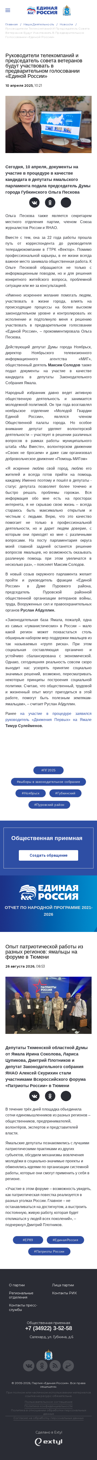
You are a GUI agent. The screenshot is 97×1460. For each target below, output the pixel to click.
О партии (17, 1285)
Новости (66, 24)
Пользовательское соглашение (49, 1402)
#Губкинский (65, 793)
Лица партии (63, 1285)
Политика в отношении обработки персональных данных (48, 1411)
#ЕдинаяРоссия (65, 1240)
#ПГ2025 (48, 770)
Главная (11, 24)
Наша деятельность (39, 24)
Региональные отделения (21, 1295)
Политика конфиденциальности (48, 1406)
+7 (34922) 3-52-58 (48, 1328)
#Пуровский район (49, 805)
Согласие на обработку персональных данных (48, 1418)
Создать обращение (49, 855)
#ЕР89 (28, 1240)
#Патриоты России (49, 1251)
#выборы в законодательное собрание (48, 782)
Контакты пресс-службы (23, 1307)
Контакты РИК (64, 1293)
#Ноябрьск (30, 793)
